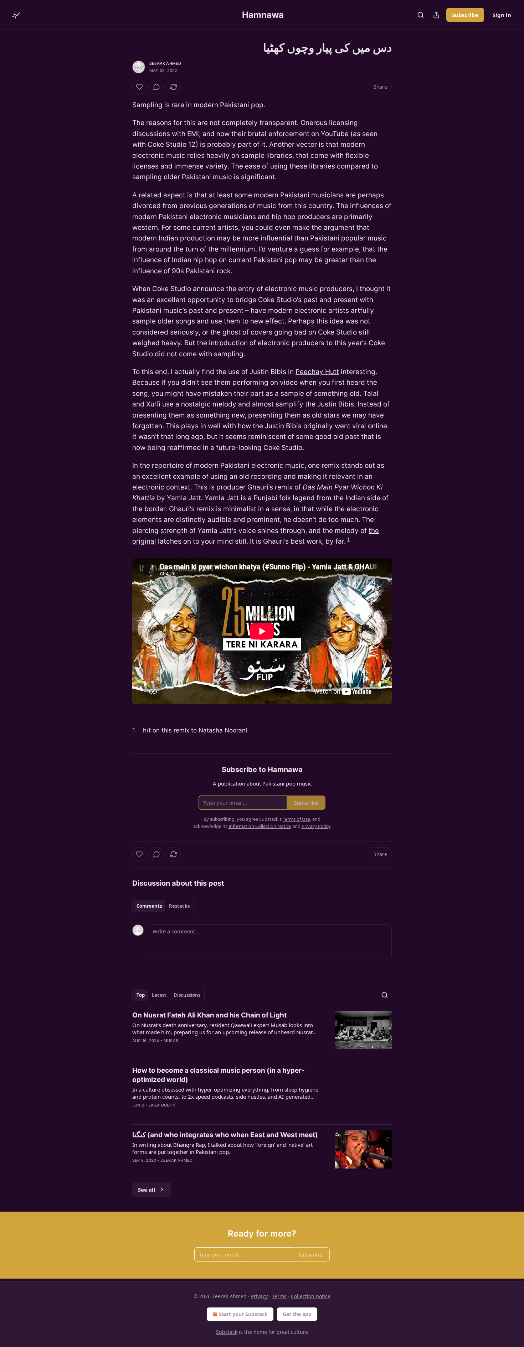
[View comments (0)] (156, 87)
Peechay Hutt (317, 372)
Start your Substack (243, 1314)
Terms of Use (296, 819)
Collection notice (310, 1296)
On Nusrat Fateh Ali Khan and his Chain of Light (209, 1015)
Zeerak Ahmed (165, 63)
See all (146, 1189)
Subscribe (465, 15)
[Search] (420, 15)
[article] (262, 1032)
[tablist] (163, 906)
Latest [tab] (159, 995)
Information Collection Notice (259, 826)
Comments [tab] (149, 906)
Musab (171, 1040)
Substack (226, 1331)
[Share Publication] (436, 15)
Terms (279, 1296)
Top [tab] (141, 995)
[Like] (139, 87)
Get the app (297, 1314)
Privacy (259, 1296)
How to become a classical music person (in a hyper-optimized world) (218, 1075)
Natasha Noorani (223, 730)
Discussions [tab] (187, 995)
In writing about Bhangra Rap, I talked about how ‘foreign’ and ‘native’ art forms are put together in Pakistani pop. (222, 1148)
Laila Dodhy (162, 1105)
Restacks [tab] (179, 906)
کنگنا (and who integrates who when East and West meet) (225, 1135)
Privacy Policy (316, 826)
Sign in (502, 15)
